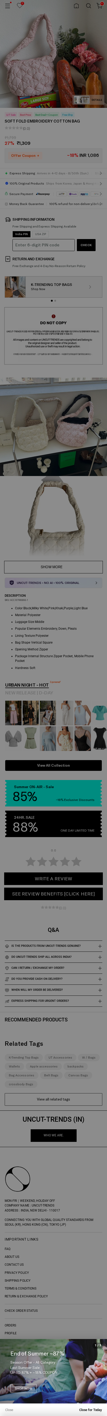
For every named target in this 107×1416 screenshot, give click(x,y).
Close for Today (90, 1410)
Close (9, 1410)
